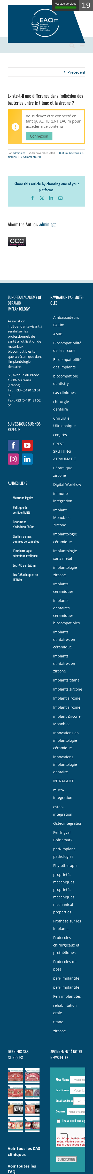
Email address (64, 1101)
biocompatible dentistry (65, 380)
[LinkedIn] (27, 459)
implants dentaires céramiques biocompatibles (66, 611)
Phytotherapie (65, 865)
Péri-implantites (67, 996)
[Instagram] (13, 459)
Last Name (62, 1090)
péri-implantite (66, 978)
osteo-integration (62, 811)
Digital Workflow (67, 484)
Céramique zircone (62, 472)
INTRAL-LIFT (63, 781)
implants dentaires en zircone (64, 663)
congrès (60, 435)
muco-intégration (62, 794)
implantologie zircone (65, 571)
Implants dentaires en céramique (64, 639)
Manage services (65, 3)
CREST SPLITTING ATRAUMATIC (64, 451)
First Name (62, 1079)
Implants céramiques (63, 588)
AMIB (57, 334)
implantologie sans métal (65, 555)
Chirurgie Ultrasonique (64, 422)
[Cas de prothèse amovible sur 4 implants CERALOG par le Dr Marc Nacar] (15, 1092)
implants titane (66, 680)
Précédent (76, 72)
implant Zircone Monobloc (67, 720)
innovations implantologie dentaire (65, 764)
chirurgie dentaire (61, 405)
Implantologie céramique (65, 538)
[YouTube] (27, 445)
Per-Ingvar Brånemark (62, 836)
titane (58, 1022)
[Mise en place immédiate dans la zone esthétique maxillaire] (32, 1124)
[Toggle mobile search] (72, 45)
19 (86, 5)
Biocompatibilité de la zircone (67, 347)
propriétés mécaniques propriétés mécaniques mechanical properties (63, 893)
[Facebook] (13, 445)
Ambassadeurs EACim (66, 321)
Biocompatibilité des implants (67, 363)
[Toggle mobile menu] (82, 45)
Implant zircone (66, 698)
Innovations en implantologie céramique (66, 740)
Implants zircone (67, 689)
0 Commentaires (31, 156)
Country (61, 1111)
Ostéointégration (67, 823)
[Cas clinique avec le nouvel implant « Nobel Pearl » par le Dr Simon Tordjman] (15, 1124)
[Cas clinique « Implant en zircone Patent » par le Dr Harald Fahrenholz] (32, 1075)
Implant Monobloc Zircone (61, 517)
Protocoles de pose (64, 965)
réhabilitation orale (65, 1009)
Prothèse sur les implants (67, 925)
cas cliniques (64, 392)
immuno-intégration (62, 497)
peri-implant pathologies (64, 853)
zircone (59, 1031)
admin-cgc (19, 153)
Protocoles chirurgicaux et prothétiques (66, 945)
